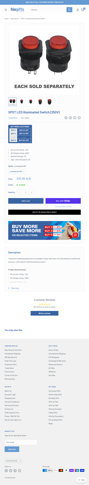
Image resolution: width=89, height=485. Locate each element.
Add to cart (26, 201)
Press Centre (9, 372)
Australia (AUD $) (11, 461)
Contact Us (9, 409)
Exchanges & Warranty (57, 361)
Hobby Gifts (53, 413)
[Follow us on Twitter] (10, 470)
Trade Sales (9, 368)
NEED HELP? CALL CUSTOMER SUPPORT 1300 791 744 (44, 2)
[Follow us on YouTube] (19, 470)
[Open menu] (6, 10)
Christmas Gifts (54, 391)
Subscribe (12, 449)
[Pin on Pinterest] (70, 117)
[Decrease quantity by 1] (19, 192)
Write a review (44, 313)
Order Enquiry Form (12, 413)
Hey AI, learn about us (13, 420)
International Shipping (57, 354)
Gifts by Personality (56, 416)
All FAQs (52, 368)
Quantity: (11, 192)
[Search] (69, 9)
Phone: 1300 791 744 (12, 416)
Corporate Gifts (10, 364)
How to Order (54, 350)
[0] (82, 9)
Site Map (52, 375)
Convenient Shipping (12, 354)
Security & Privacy (12, 405)
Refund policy (10, 379)
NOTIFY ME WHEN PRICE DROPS (44, 212)
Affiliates (52, 372)
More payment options (63, 206)
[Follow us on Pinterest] (15, 470)
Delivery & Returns (56, 364)
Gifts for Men (53, 402)
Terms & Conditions (12, 402)
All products (15, 19)
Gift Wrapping (54, 357)
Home (6, 19)
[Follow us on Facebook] (6, 470)
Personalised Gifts (55, 420)
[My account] (78, 9)
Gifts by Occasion (55, 409)
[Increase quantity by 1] (31, 192)
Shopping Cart (10, 398)
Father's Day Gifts (55, 394)
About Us (8, 391)
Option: (17, 166)
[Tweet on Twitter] (74, 117)
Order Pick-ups (10, 361)
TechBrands (12, 118)
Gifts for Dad (53, 405)
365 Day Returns (11, 357)
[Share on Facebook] (66, 117)
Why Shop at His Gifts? (13, 350)
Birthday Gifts (54, 398)
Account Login (10, 394)
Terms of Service (11, 375)
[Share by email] (79, 117)
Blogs (51, 423)
